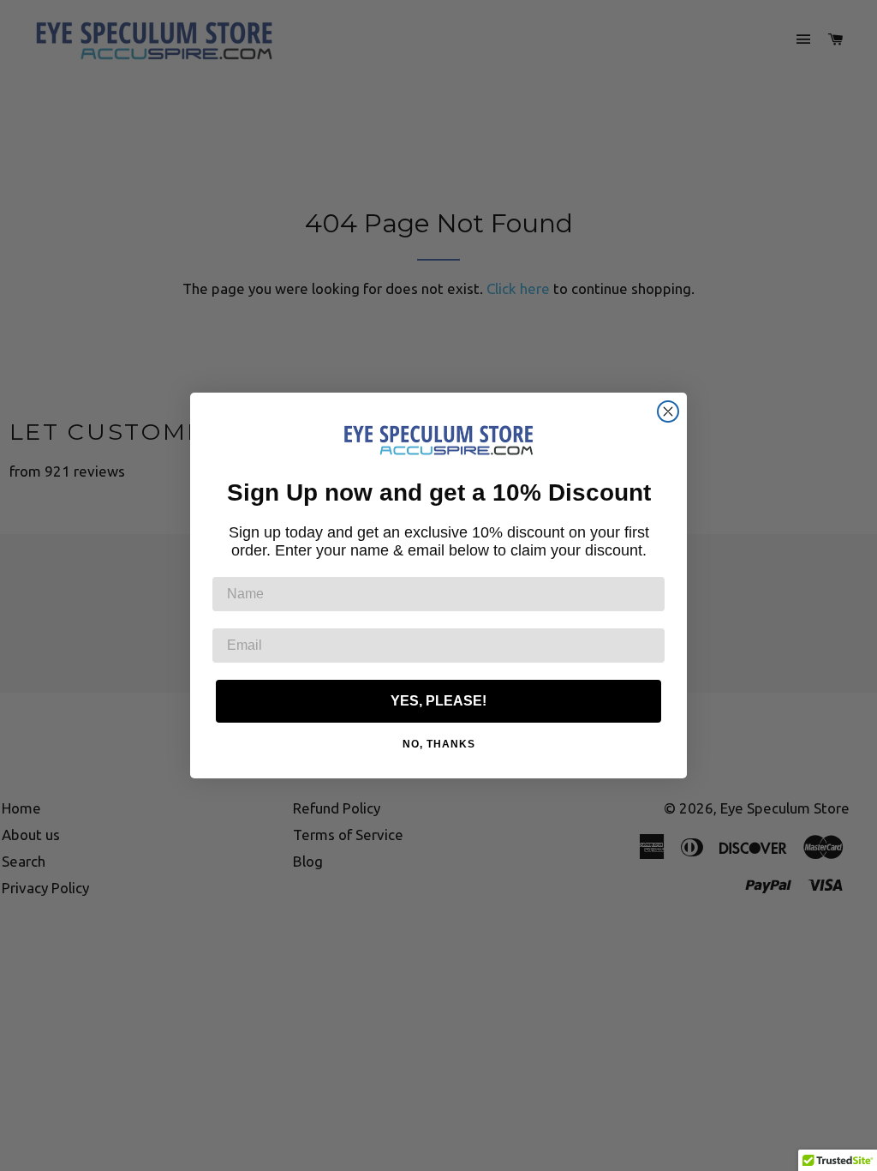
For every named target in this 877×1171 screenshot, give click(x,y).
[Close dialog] (668, 411)
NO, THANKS (439, 744)
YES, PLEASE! (438, 701)
